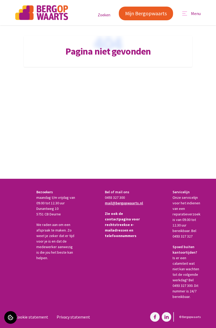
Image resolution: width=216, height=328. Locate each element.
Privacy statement (73, 317)
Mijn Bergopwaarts (146, 13)
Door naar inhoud (19, 7)
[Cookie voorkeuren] (10, 317)
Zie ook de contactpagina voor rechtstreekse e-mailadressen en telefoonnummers (122, 224)
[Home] (41, 12)
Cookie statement (31, 317)
